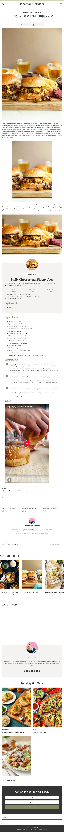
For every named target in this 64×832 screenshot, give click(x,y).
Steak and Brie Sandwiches (29, 508)
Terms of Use (28, 827)
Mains (25, 12)
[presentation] (9, 574)
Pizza (34, 729)
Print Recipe (32, 274)
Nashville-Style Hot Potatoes (10, 543)
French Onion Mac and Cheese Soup (9, 593)
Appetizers (5, 729)
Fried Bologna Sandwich (8, 508)
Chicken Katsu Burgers (32, 592)
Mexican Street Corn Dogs (54, 592)
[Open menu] (61, 4)
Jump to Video (39, 24)
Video (39, 12)
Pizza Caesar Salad (8, 780)
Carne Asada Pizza (39, 732)
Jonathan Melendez (27, 19)
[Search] (60, 818)
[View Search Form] (3, 4)
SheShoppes (45, 829)
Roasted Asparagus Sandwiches (50, 508)
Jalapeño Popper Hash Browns (13, 732)
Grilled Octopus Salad (55, 543)
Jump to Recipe (26, 24)
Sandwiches (32, 12)
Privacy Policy (35, 827)
